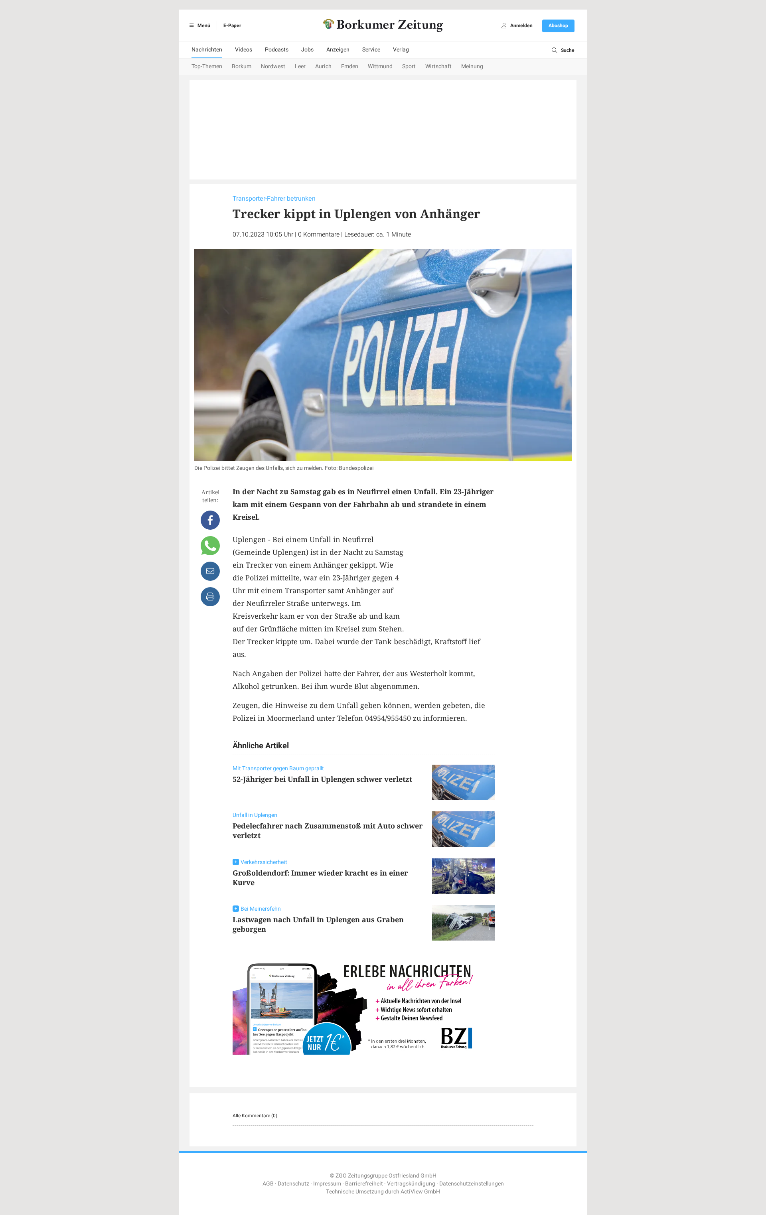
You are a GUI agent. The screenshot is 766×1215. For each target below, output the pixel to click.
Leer (300, 66)
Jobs (307, 49)
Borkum (241, 66)
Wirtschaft (438, 66)
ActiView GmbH (420, 1191)
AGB (268, 1183)
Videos (243, 49)
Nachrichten (207, 49)
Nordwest (273, 66)
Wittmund (380, 66)
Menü (203, 25)
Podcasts (276, 49)
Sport (409, 66)
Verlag (401, 49)
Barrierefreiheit (364, 1183)
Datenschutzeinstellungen (471, 1183)
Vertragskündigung (411, 1183)
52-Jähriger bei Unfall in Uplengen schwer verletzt (322, 779)
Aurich (323, 66)
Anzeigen (337, 49)
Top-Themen (207, 66)
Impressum (327, 1183)
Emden (349, 66)
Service (371, 49)
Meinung (472, 66)
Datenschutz (293, 1183)
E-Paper (232, 25)
